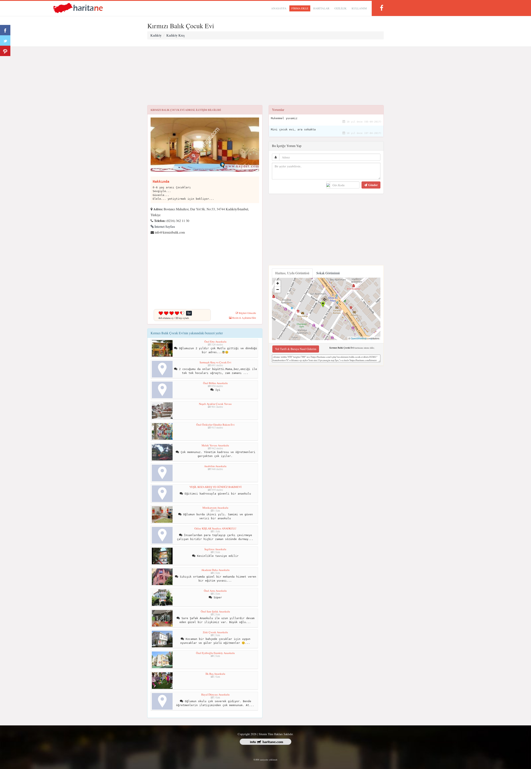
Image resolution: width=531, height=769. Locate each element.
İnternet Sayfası (164, 226)
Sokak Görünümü (328, 273)
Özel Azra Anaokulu (215, 591)
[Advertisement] (265, 76)
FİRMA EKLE (299, 8)
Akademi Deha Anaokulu (215, 570)
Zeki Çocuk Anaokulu (215, 632)
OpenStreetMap (359, 338)
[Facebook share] (5, 30)
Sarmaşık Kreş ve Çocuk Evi (215, 362)
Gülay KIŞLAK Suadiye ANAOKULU (215, 528)
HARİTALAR (321, 8)
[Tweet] (5, 40)
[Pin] (5, 51)
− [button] (277, 289)
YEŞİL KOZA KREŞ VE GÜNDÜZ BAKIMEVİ (215, 487)
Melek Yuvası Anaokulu (215, 445)
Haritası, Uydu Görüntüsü (292, 273)
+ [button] (277, 283)
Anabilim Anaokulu (215, 466)
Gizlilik (340, 8)
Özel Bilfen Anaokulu (215, 383)
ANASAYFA (278, 8)
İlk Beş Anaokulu (215, 674)
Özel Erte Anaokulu (215, 341)
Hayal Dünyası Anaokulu (215, 694)
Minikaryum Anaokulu (215, 507)
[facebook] (381, 7)
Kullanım (359, 8)
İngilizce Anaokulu (215, 549)
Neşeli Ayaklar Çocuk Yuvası (215, 404)
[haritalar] (78, 7)
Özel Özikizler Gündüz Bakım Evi (215, 424)
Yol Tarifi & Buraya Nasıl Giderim (295, 349)
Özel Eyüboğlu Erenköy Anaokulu (215, 653)
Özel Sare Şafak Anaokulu (215, 611)
